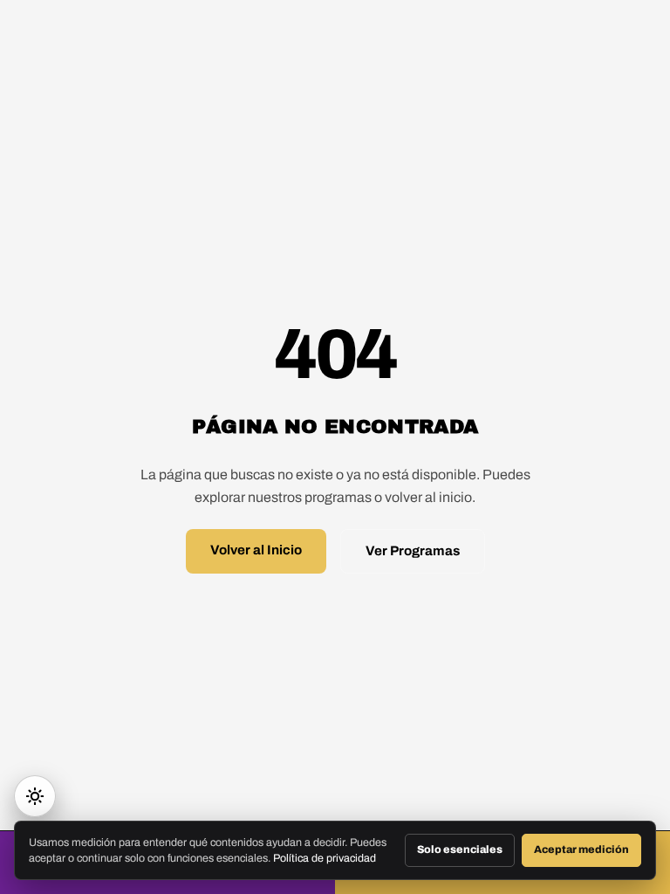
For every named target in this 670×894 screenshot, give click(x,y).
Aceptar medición (581, 849)
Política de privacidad (324, 858)
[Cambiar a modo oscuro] (35, 796)
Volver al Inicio (256, 550)
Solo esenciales (459, 849)
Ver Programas (413, 551)
